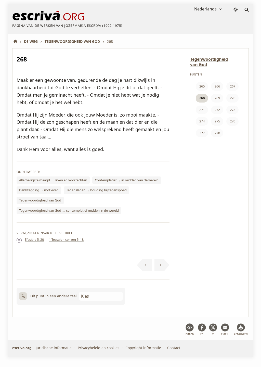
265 (202, 86)
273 (232, 109)
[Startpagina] (17, 41)
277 (202, 133)
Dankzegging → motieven (39, 190)
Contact (173, 347)
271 (202, 109)
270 (232, 98)
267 (232, 86)
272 (217, 109)
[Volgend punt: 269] (161, 265)
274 (202, 121)
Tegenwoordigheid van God (40, 200)
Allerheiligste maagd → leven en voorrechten (53, 180)
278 (217, 133)
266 (217, 86)
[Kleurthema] (235, 9)
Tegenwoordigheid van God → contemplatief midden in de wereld (69, 210)
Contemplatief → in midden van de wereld (127, 180)
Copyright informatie (143, 347)
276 (232, 121)
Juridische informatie (54, 347)
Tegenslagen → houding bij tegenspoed (96, 190)
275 (217, 121)
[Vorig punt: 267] (144, 265)
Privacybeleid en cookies (98, 347)
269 (217, 98)
